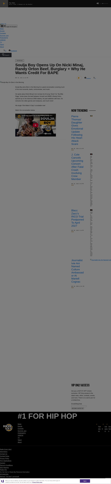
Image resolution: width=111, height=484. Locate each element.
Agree (84, 481)
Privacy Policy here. (37, 482)
